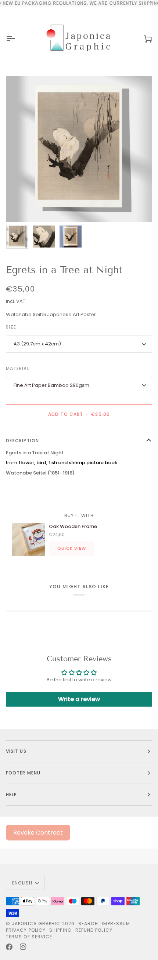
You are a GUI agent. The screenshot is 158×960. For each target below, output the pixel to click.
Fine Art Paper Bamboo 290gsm (51, 385)
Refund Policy (93, 930)
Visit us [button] (16, 751)
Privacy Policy (26, 930)
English (22, 883)
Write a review (79, 699)
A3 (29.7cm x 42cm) (37, 343)
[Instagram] (23, 946)
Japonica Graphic (36, 923)
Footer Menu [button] (23, 773)
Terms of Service (29, 937)
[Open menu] (17, 39)
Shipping (60, 930)
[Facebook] (9, 946)
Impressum (116, 923)
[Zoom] (19, 208)
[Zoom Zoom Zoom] (79, 149)
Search (88, 923)
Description (22, 440)
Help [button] (11, 794)
